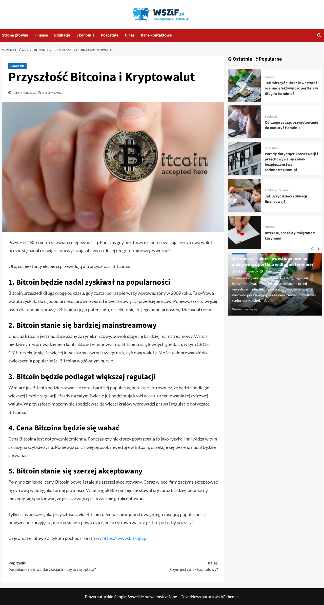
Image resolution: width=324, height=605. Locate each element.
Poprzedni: (52, 566)
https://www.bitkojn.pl (125, 538)
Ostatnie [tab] (242, 59)
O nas (129, 35)
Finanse (41, 35)
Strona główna (15, 35)
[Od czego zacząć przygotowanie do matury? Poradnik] (244, 121)
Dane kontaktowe (156, 35)
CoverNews (190, 596)
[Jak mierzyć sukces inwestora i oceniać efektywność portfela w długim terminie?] (244, 84)
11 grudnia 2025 (274, 271)
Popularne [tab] (270, 59)
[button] (319, 35)
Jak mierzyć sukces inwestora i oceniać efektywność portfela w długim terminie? (291, 88)
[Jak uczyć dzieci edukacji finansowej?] (244, 195)
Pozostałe (109, 35)
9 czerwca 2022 (52, 93)
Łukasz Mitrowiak (24, 93)
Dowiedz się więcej (244, 309)
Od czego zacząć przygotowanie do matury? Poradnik (291, 125)
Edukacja (62, 35)
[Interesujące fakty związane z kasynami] (244, 231)
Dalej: (194, 566)
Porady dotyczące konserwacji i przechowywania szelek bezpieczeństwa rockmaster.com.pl (291, 162)
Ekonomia (85, 35)
